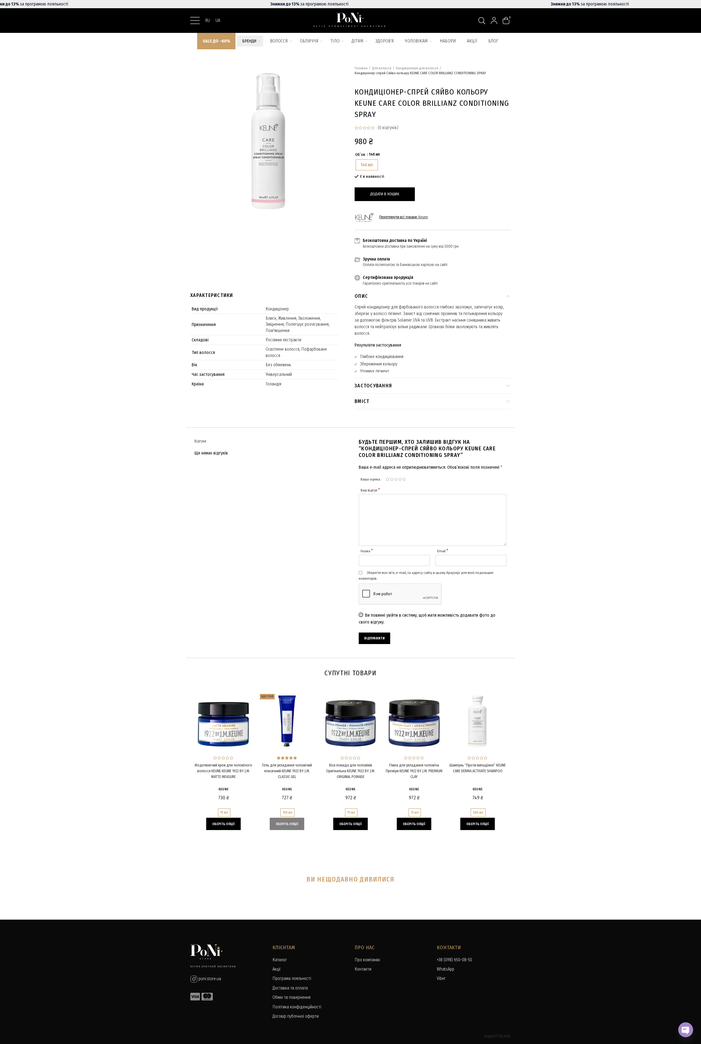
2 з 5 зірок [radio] (392, 479)
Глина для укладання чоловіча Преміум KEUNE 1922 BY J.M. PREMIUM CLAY (414, 771)
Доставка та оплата (290, 988)
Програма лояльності (291, 978)
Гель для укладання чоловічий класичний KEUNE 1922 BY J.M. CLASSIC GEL (287, 771)
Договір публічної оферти (295, 1016)
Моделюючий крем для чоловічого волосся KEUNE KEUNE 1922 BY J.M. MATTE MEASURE (223, 771)
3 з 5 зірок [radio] (396, 479)
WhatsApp (445, 969)
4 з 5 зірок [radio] (400, 479)
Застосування (373, 386)
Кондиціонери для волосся (417, 68)
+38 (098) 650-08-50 (454, 959)
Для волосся (381, 68)
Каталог (279, 959)
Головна (361, 68)
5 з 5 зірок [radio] (404, 479)
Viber (441, 978)
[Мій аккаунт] (494, 20)
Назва (367, 551)
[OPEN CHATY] (685, 1029)
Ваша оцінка (370, 479)
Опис (361, 296)
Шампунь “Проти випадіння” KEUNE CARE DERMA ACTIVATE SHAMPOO (477, 768)
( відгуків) (388, 127)
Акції (276, 969)
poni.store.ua (209, 978)
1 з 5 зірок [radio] (388, 479)
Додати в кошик (384, 194)
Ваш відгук (370, 490)
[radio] (367, 164)
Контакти (363, 969)
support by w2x (497, 1036)
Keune (423, 217)
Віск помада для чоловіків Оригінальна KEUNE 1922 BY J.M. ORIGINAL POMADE (350, 771)
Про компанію (367, 959)
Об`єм (360, 154)
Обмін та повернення (291, 997)
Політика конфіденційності (296, 1006)
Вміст (362, 401)
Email (442, 551)
